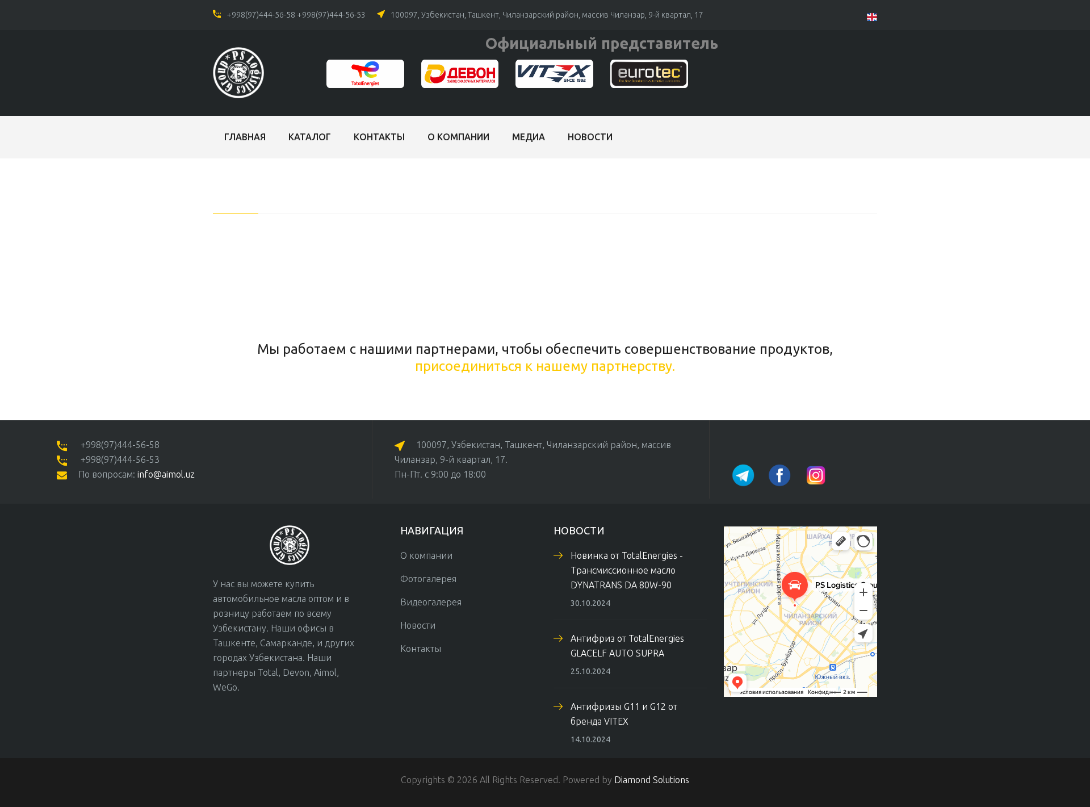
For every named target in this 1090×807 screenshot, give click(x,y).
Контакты (379, 137)
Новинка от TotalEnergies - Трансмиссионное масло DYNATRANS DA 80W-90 (627, 570)
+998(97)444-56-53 (331, 14)
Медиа (528, 137)
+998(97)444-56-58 (261, 14)
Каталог (309, 137)
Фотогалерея (428, 579)
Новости (590, 137)
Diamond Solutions (651, 780)
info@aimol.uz (166, 474)
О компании (458, 137)
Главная (245, 137)
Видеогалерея (431, 602)
